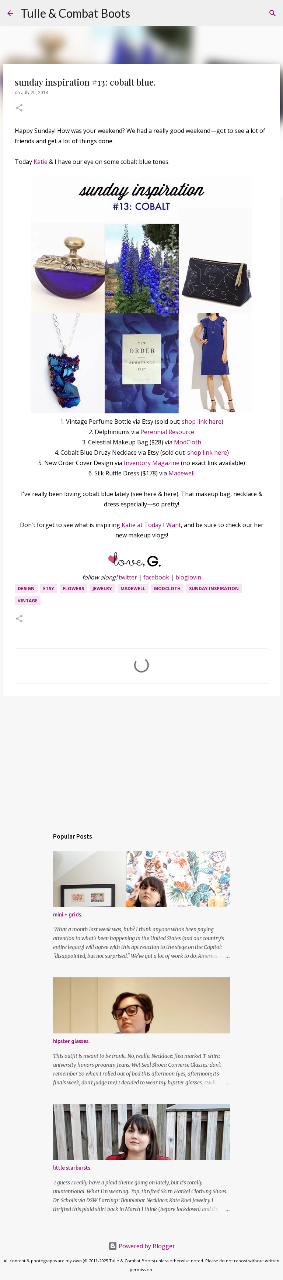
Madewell (181, 473)
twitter (128, 577)
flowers (73, 588)
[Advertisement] (141, 758)
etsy (48, 588)
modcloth (167, 588)
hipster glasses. (71, 1041)
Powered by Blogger (146, 1246)
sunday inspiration (214, 588)
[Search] (140, 13)
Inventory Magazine (151, 463)
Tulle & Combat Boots (75, 13)
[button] (19, 108)
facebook (156, 577)
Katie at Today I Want (151, 525)
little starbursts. (72, 1168)
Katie (41, 162)
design (26, 588)
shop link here (201, 421)
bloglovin (188, 577)
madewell (133, 588)
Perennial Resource (167, 432)
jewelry (102, 588)
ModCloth (187, 442)
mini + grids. (67, 915)
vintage (28, 601)
